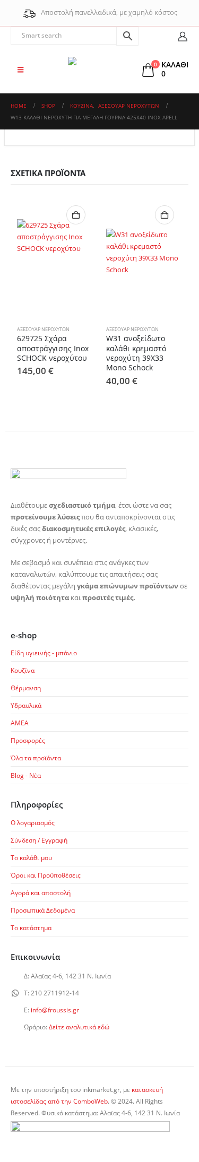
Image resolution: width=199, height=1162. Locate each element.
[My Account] (182, 36)
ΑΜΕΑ (20, 722)
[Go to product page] (55, 257)
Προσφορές (28, 740)
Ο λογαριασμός (33, 822)
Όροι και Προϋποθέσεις (46, 875)
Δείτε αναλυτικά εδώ (79, 1026)
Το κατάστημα (31, 927)
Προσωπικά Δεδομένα (43, 910)
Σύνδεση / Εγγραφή (39, 840)
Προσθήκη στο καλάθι (75, 214)
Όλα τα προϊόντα (36, 757)
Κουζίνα (22, 670)
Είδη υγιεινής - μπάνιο (44, 652)
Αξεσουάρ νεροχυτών (43, 329)
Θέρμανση (26, 687)
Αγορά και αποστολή (41, 892)
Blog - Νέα (26, 775)
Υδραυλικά (26, 705)
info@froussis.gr (55, 1009)
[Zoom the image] (68, 474)
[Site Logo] (100, 69)
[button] (20, 69)
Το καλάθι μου (31, 857)
